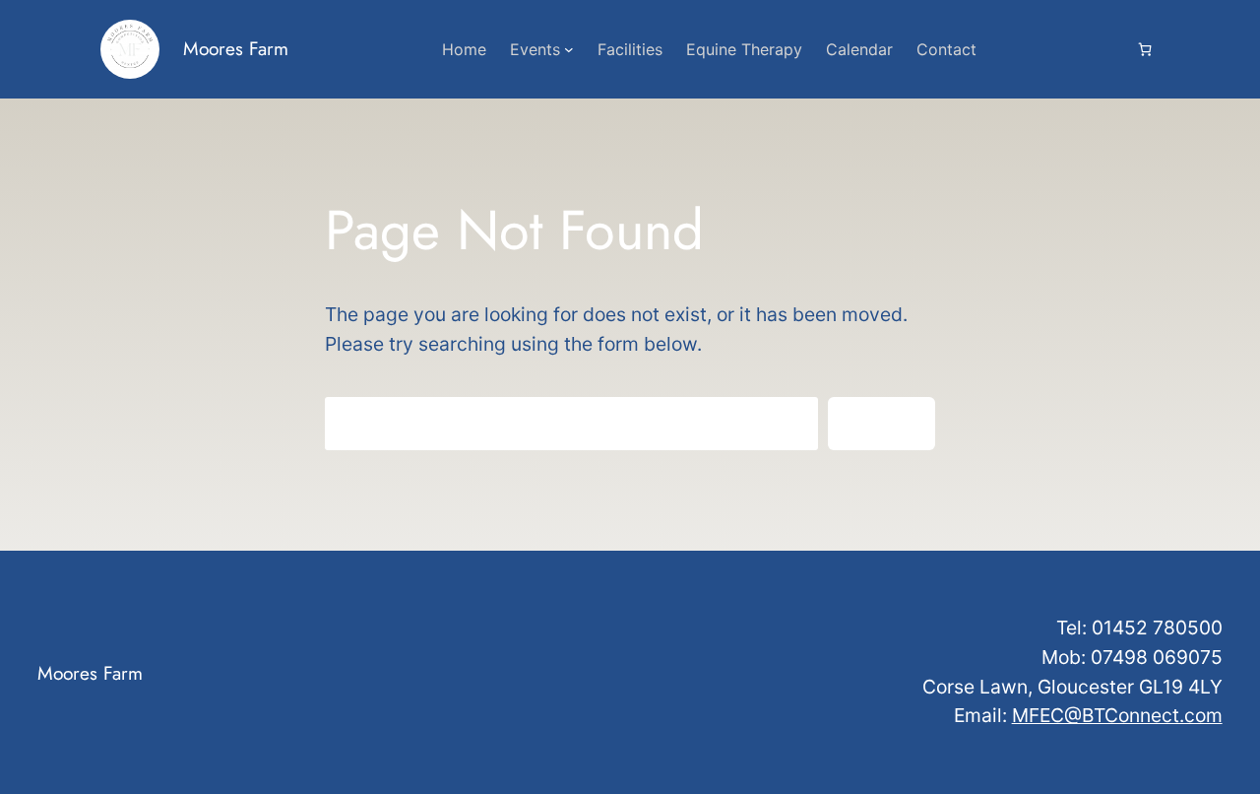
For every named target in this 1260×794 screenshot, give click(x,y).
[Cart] (1145, 49)
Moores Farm (235, 48)
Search (881, 422)
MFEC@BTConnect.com (1117, 715)
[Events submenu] (569, 49)
